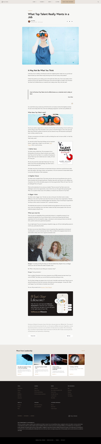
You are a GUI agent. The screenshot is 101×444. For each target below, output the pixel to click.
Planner (42, 1)
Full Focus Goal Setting (38, 392)
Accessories (20, 397)
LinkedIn (32, 415)
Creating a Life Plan (74, 366)
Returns (52, 404)
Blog (68, 388)
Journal (19, 392)
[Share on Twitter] (70, 21)
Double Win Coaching (38, 404)
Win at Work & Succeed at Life (56, 390)
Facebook (20, 415)
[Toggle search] (98, 2)
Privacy (63, 440)
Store (58, 1)
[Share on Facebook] (67, 21)
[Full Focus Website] (72, 415)
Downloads (70, 394)
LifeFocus (36, 388)
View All (83, 350)
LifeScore (68, 1)
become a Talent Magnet (46, 287)
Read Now (19, 374)
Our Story (19, 404)
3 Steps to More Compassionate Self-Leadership (56, 368)
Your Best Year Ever (54, 394)
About (49, 1)
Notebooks (19, 394)
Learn (34, 1)
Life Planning (20, 388)
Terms (57, 440)
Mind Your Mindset (54, 388)
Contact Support (54, 408)
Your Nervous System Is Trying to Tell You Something (24, 367)
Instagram (26, 415)
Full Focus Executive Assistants (40, 394)
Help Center (53, 406)
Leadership (30, 10)
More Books (53, 397)
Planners (19, 390)
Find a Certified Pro (37, 406)
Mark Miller (33, 20)
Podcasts (69, 392)
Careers (19, 406)
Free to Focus (36, 390)
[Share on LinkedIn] (72, 21)
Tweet (72, 103)
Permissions (50, 440)
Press (19, 408)
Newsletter (70, 390)
